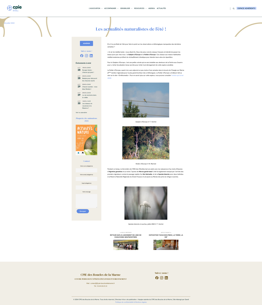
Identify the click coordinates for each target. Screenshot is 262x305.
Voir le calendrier (81, 112)
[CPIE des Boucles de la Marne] (14, 8)
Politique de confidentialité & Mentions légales (131, 302)
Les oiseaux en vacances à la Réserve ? (87, 106)
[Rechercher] (233, 8)
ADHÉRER (86, 43)
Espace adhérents (246, 8)
